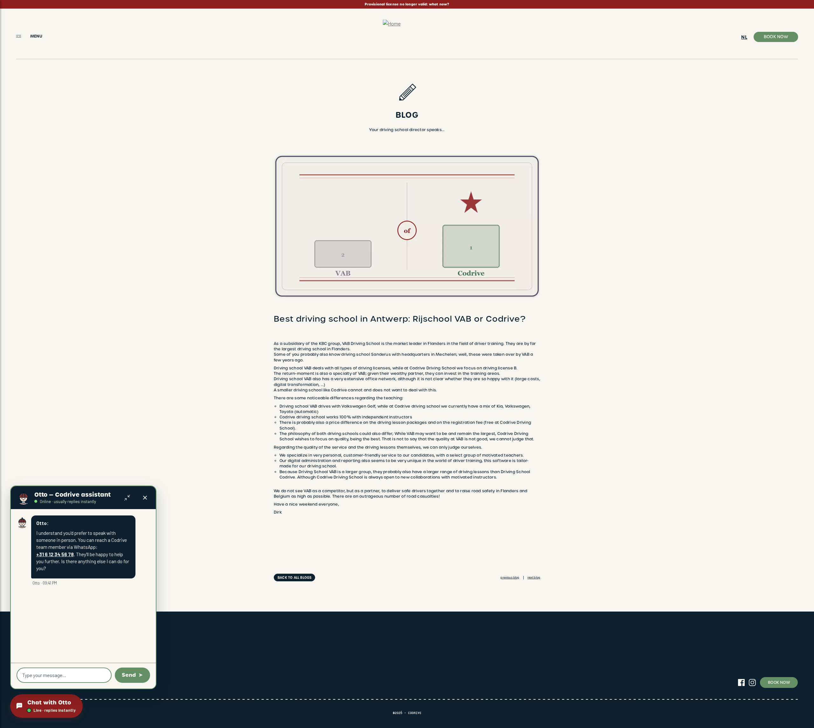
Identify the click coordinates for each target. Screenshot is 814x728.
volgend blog (534, 578)
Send (129, 675)
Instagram (752, 682)
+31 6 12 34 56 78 (55, 554)
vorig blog (509, 578)
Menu (36, 36)
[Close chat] (145, 498)
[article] (407, 4)
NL (744, 37)
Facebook (741, 682)
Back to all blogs (294, 577)
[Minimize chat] (127, 498)
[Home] (407, 34)
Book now (776, 37)
